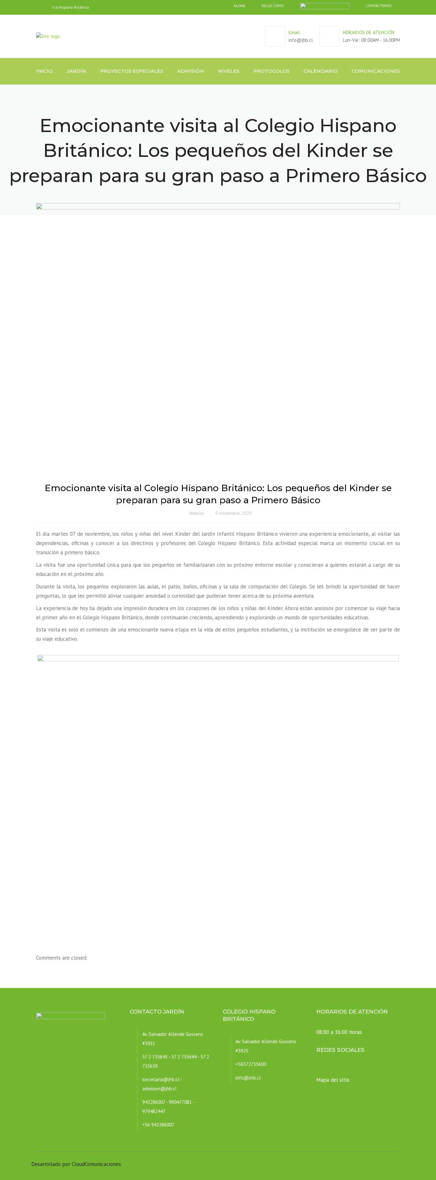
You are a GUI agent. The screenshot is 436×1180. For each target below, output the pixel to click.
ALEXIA (239, 5)
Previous (27, 792)
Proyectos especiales (131, 71)
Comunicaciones (376, 71)
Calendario (321, 71)
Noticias (196, 513)
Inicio (44, 71)
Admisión (190, 71)
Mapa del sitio (333, 1079)
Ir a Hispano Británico (70, 7)
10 (251, 936)
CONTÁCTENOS (379, 5)
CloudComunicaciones (96, 1164)
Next (408, 792)
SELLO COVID (272, 5)
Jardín (76, 71)
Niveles (228, 71)
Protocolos (271, 71)
